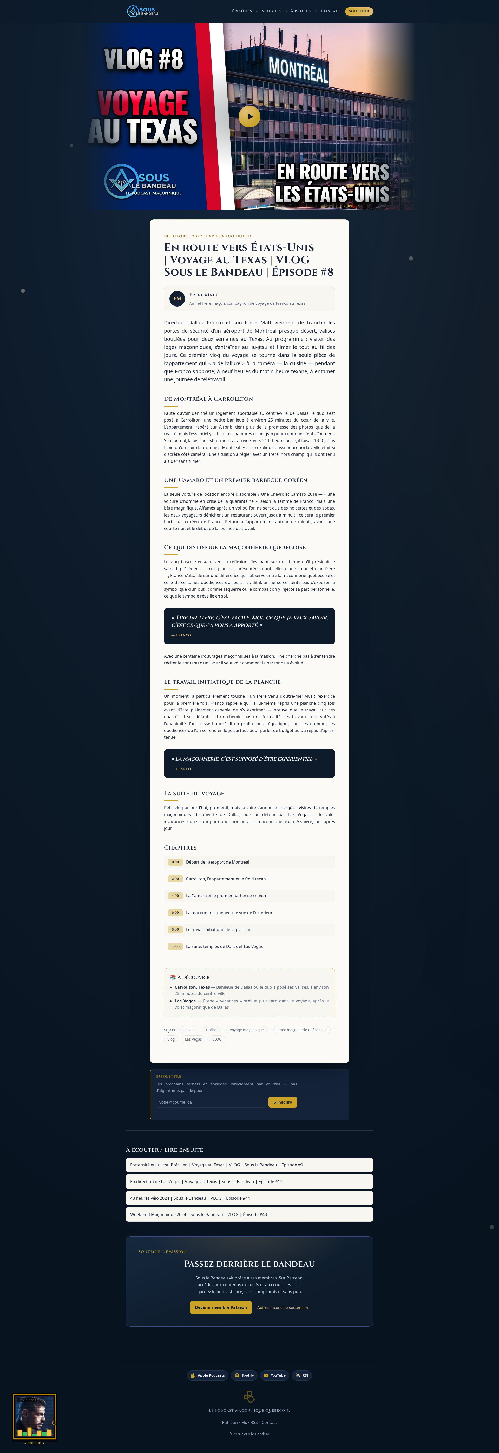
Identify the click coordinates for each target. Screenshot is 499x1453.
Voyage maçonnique (247, 1029)
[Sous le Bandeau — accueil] (143, 11)
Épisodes (242, 11)
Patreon (230, 1422)
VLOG (217, 1039)
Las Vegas (193, 1039)
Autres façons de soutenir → (283, 1307)
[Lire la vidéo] (249, 116)
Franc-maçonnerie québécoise (302, 1029)
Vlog (171, 1039)
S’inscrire (282, 1102)
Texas (188, 1029)
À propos (301, 11)
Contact (331, 11)
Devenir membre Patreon (221, 1307)
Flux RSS (250, 1422)
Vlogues (271, 11)
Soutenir (359, 11)
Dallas (211, 1029)
